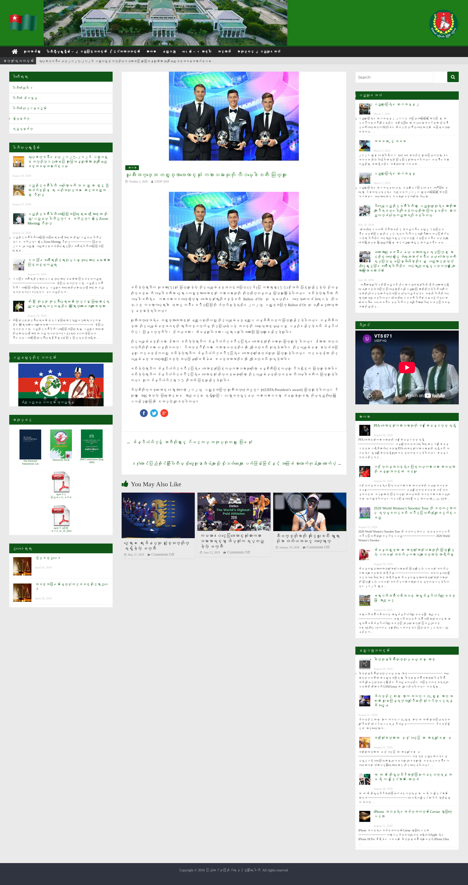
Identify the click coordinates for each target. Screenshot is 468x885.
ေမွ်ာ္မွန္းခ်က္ (20, 118)
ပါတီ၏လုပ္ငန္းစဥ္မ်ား (29, 108)
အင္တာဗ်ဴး (224, 51)
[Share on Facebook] (144, 411)
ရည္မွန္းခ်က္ (22, 129)
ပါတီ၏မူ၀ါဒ (22, 88)
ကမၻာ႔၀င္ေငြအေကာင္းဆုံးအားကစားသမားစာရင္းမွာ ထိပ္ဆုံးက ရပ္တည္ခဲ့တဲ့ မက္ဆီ (232, 541)
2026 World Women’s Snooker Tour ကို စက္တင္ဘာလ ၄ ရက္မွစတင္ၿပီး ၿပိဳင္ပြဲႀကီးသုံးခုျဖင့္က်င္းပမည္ (415, 512)
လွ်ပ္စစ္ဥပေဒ (47, 558)
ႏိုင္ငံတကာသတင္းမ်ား (126, 51)
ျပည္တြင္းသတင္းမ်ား (93, 51)
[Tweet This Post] (154, 411)
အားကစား (151, 51)
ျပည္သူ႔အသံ (270, 51)
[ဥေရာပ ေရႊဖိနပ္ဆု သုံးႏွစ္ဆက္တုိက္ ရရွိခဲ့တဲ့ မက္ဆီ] (158, 496)
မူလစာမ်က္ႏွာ (31, 51)
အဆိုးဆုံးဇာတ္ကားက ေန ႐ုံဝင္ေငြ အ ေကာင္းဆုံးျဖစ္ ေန (412, 738)
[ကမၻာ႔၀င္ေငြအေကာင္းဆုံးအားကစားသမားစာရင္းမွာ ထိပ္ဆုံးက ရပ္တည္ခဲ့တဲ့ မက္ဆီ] (234, 496)
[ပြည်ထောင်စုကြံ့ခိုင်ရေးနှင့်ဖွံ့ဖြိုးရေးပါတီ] (23, 17)
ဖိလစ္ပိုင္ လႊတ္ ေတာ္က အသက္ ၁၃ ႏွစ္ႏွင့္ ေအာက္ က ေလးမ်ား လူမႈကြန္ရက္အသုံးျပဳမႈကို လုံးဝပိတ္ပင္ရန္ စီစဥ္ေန (414, 700)
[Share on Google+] (164, 411)
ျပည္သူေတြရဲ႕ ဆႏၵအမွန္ (394, 173)
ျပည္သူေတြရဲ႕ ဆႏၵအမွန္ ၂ (396, 104)
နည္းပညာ (169, 51)
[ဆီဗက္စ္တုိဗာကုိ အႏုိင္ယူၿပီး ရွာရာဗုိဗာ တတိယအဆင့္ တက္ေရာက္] (309, 496)
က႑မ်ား (186, 52)
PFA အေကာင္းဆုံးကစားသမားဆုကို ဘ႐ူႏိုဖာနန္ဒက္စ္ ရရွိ (415, 426)
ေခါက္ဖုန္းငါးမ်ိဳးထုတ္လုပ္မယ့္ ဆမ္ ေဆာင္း (404, 659)
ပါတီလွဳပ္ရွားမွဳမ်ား (58, 52)
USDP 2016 (162, 181)
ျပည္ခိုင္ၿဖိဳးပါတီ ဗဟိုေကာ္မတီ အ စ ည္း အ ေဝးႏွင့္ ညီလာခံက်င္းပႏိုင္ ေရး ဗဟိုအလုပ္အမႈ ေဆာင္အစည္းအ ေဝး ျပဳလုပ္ (68, 190)
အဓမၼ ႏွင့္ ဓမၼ (390, 141)
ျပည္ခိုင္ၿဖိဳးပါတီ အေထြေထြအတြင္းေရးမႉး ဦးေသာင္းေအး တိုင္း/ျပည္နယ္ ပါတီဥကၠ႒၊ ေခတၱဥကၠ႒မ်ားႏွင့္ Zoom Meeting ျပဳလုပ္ (68, 218)
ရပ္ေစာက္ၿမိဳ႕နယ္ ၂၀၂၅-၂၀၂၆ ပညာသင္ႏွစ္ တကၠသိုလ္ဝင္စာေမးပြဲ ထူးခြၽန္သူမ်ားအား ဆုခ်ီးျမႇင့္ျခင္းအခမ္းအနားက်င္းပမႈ (125, 61)
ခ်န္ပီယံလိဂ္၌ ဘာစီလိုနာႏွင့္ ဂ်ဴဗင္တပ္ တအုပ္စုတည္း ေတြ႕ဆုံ (189, 442)
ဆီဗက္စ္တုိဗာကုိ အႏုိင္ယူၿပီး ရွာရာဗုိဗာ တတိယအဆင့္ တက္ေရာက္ (308, 539)
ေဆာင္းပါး (206, 51)
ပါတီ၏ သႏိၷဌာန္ (24, 98)
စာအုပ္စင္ (245, 51)
